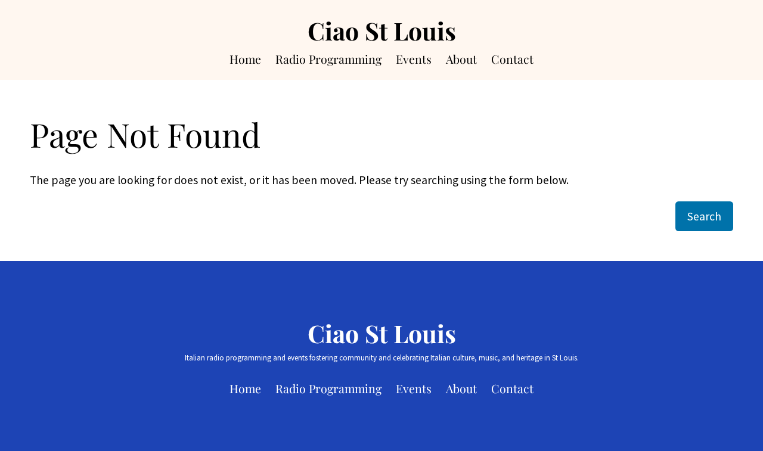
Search (704, 216)
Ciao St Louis (382, 30)
